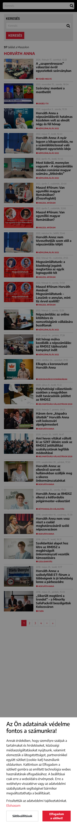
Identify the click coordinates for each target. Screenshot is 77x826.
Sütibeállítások (22, 816)
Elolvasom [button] (13, 805)
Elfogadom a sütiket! (56, 816)
